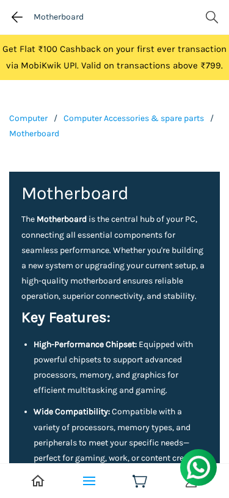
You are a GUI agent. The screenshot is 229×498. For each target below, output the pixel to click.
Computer (28, 118)
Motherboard (34, 133)
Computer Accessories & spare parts (134, 118)
